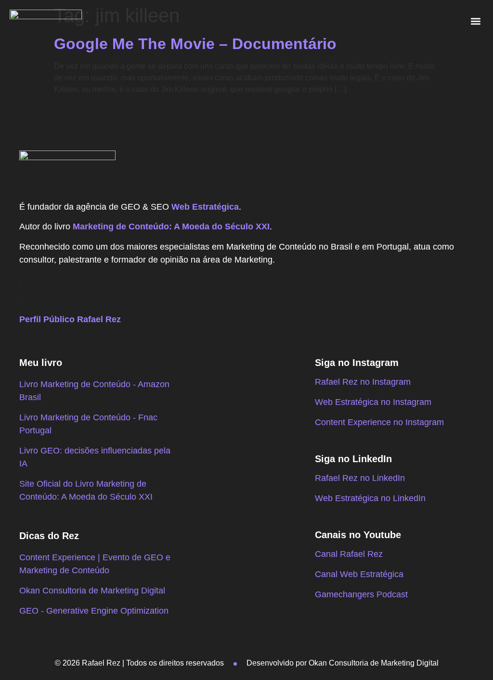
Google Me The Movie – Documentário (195, 43)
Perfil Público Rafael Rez (70, 319)
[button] (475, 21)
